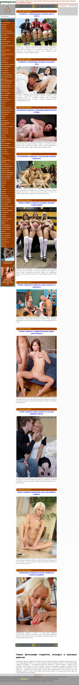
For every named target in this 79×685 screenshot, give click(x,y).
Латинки (4, 137)
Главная (5, 20)
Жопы (3, 103)
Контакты (38, 675)
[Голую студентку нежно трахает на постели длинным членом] (36, 446)
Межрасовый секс (7, 147)
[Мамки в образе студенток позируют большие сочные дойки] (36, 237)
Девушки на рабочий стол (6, 86)
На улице (4, 151)
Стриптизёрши (6, 218)
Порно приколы (6, 174)
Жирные (4, 101)
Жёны (3, 106)
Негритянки (5, 154)
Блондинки (5, 37)
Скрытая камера (6, 210)
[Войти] (7, 9)
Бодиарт (4, 39)
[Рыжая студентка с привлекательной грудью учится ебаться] (36, 366)
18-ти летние (5, 22)
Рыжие (3, 191)
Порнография (6, 176)
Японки (3, 246)
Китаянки (4, 120)
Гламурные (5, 72)
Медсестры (5, 145)
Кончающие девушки (5, 123)
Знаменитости (6, 108)
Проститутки (5, 179)
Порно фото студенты (25, 11)
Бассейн (4, 35)
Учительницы (5, 229)
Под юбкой (5, 164)
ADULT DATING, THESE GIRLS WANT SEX (8, 283)
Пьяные (3, 181)
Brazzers (4, 24)
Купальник (4, 133)
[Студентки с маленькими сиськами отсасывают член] (36, 80)
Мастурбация (5, 143)
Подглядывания (6, 166)
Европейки (5, 95)
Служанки (4, 212)
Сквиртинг (4, 208)
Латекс (3, 135)
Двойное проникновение (6, 80)
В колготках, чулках (5, 51)
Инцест (3, 116)
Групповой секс (6, 77)
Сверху (3, 193)
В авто (3, 47)
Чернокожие (5, 237)
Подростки (5, 168)
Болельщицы (5, 41)
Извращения (5, 112)
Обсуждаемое (72, 5)
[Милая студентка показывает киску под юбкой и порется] (36, 527)
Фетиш (3, 231)
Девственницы (6, 83)
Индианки (4, 114)
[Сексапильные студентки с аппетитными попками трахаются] (36, 174)
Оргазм (3, 158)
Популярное (63, 5)
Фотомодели (5, 235)
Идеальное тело (6, 110)
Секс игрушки (6, 202)
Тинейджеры (5, 227)
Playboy (3, 26)
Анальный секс (6, 31)
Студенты (4, 221)
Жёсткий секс (6, 99)
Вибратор (4, 62)
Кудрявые (4, 131)
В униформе (5, 58)
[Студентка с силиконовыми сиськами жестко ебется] (36, 32)
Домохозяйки (6, 93)
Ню (2, 156)
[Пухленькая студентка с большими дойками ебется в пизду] (36, 128)
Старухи (4, 216)
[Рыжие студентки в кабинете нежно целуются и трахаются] (36, 302)
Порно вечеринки (7, 172)
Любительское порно (6, 140)
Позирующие (5, 170)
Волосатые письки (7, 64)
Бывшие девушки (7, 45)
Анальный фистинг (7, 33)
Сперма (3, 214)
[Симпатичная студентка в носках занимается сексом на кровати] (36, 604)
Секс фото (4, 204)
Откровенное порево (6, 161)
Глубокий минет (6, 74)
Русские (4, 189)
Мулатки (4, 149)
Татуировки (5, 225)
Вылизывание (6, 66)
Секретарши (5, 197)
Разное (3, 183)
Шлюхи (3, 244)
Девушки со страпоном (5, 90)
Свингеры (4, 195)
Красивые (4, 128)
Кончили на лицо (7, 126)
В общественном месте (7, 55)
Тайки (3, 223)
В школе (4, 60)
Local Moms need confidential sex (8, 262)
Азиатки (4, 29)
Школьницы (5, 242)
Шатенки (4, 239)
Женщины (4, 97)
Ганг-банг (4, 68)
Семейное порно (7, 206)
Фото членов (5, 233)
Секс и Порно (6, 200)
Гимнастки (4, 70)
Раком (3, 185)
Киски (3, 118)
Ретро (3, 187)
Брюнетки (4, 43)
